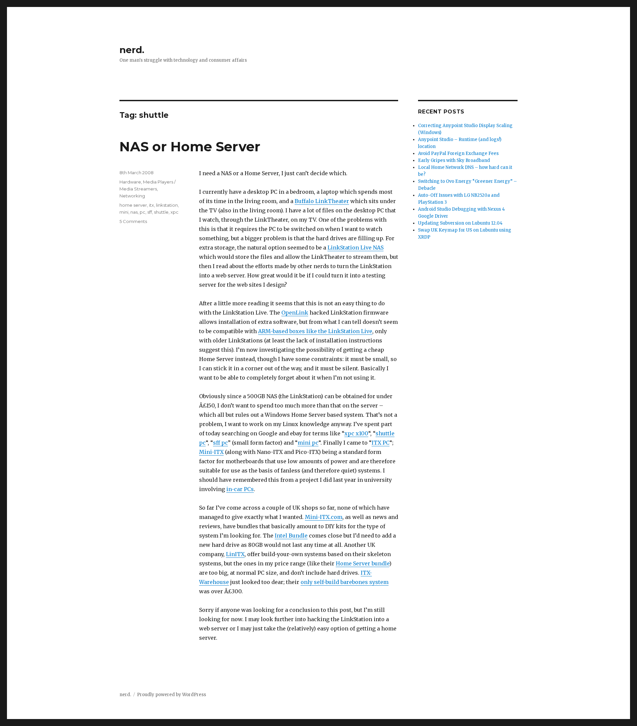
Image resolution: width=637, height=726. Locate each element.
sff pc (220, 442)
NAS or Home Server (189, 146)
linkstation (167, 205)
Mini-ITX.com (323, 517)
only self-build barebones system (345, 582)
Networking (132, 195)
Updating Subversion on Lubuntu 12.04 (460, 223)
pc (142, 212)
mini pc (308, 442)
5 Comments (133, 221)
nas (134, 212)
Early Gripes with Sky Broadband (454, 160)
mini (123, 212)
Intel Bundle (291, 535)
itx (151, 205)
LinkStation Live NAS (355, 247)
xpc (174, 212)
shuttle (161, 212)
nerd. (131, 49)
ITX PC (380, 442)
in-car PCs (240, 489)
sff (149, 212)
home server (133, 205)
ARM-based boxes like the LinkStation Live (315, 331)
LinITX (235, 554)
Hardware (130, 181)
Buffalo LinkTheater (322, 201)
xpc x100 (356, 433)
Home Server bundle (362, 563)
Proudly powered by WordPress (171, 694)
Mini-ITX (211, 452)
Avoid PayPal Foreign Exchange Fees (458, 153)
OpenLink (294, 312)
